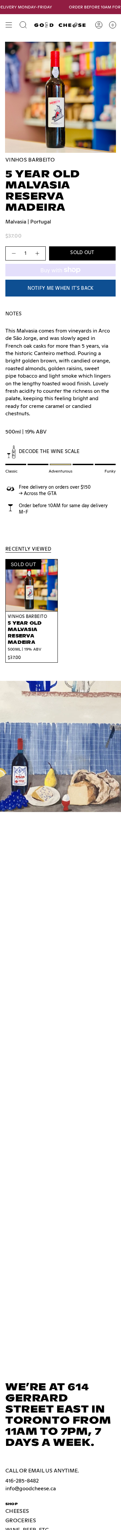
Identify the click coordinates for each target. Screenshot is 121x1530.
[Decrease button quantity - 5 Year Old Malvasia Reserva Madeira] (13, 253)
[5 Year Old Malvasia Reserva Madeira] (31, 585)
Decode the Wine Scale (49, 451)
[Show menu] (8, 25)
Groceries (20, 1520)
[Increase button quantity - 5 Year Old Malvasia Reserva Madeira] (38, 253)
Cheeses (17, 1511)
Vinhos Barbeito (30, 159)
